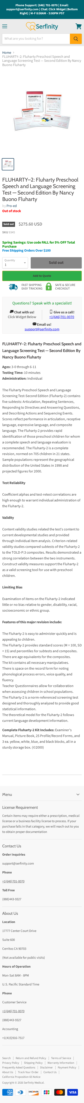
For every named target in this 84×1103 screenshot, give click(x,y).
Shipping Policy (33, 1063)
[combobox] (36, 39)
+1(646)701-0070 (13, 881)
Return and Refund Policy (31, 1058)
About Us (7, 1072)
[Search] (76, 39)
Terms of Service (61, 1058)
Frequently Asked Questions (18, 1068)
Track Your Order (28, 1072)
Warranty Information (60, 1063)
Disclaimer (46, 1068)
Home (6, 53)
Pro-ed (11, 205)
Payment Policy (67, 1068)
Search (6, 1058)
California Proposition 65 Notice (21, 1077)
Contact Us (49, 1072)
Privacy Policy (10, 1063)
